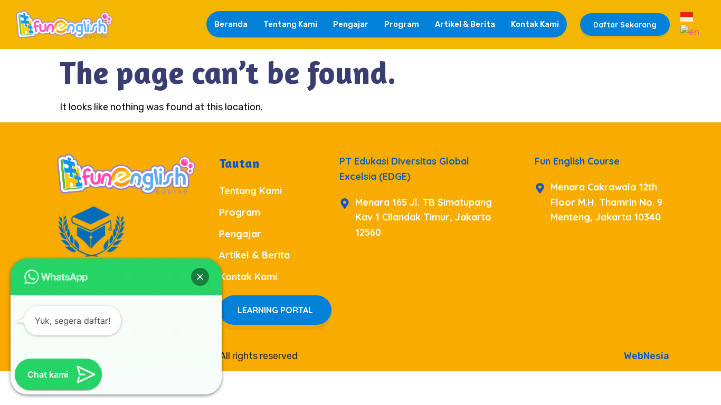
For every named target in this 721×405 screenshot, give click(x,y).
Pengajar (350, 24)
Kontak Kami (535, 24)
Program (401, 24)
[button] (200, 277)
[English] (690, 31)
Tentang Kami (290, 24)
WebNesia (646, 356)
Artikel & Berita (465, 24)
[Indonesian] (687, 16)
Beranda (231, 24)
